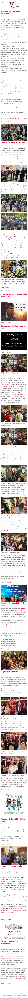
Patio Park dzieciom (9, 373)
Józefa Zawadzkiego (12, 384)
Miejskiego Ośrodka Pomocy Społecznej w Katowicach (13, 958)
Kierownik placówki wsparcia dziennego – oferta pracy (13, 118)
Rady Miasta (4, 386)
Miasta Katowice (19, 154)
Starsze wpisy (4, 987)
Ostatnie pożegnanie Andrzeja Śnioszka (14, 295)
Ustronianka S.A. (18, 887)
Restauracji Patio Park (6, 559)
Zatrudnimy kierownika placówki (11, 12)
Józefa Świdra (21, 160)
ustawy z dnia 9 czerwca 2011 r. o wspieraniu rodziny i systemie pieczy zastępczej (13, 37)
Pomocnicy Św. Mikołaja (11, 866)
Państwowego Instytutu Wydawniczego (16, 255)
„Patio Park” (14, 681)
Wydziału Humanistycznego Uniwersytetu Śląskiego (13, 250)
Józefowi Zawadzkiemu (12, 571)
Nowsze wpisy (23, 987)
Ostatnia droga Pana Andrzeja (13, 142)
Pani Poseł (16, 895)
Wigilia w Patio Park (9, 671)
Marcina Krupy (15, 614)
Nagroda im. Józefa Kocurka (13, 603)
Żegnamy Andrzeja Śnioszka (13, 326)
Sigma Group (16, 723)
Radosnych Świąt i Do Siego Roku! (13, 820)
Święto (22, 949)
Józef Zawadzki (8, 531)
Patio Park (10, 398)
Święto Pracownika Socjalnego (9, 942)
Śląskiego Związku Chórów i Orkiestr (9, 257)
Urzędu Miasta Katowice (16, 454)
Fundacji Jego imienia (21, 162)
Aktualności (8, 122)
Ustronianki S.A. (18, 908)
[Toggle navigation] (2, 2)
